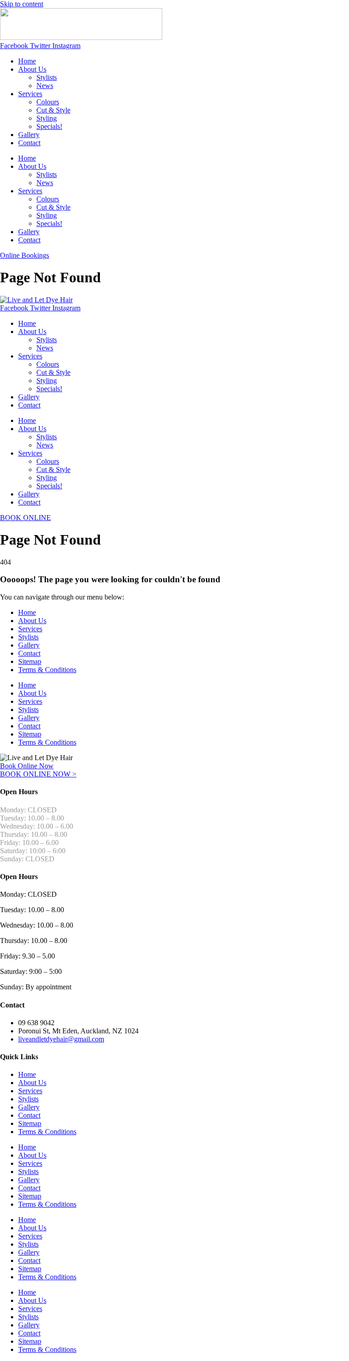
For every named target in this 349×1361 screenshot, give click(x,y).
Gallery (29, 134)
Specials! (49, 126)
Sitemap (29, 661)
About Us (32, 69)
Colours (47, 102)
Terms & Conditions (47, 669)
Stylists (46, 77)
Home (27, 61)
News (44, 85)
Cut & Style (53, 110)
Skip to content (21, 4)
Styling (46, 118)
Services (30, 94)
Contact (29, 143)
